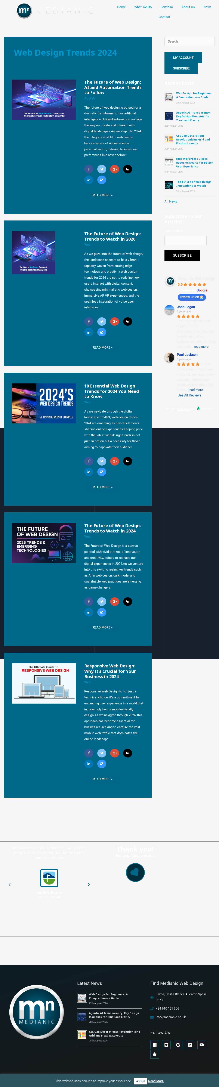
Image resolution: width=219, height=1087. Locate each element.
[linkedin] (191, 1045)
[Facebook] (88, 169)
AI (85, 98)
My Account (183, 58)
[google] (179, 1045)
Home (121, 7)
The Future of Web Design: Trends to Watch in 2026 (112, 236)
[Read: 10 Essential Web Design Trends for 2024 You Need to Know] (44, 403)
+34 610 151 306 (167, 1008)
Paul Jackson (187, 355)
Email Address (175, 230)
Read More (156, 1081)
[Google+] (114, 169)
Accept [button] (140, 1081)
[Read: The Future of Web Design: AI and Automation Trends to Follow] (44, 99)
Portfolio (166, 7)
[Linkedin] (88, 180)
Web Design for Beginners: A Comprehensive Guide (194, 95)
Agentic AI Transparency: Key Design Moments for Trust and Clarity (193, 116)
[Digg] (127, 169)
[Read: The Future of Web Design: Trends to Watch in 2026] (33, 252)
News (207, 7)
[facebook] (155, 1045)
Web (92, 98)
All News (170, 201)
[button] (9, 885)
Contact (164, 17)
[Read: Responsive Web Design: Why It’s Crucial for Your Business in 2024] (44, 683)
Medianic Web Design (196, 278)
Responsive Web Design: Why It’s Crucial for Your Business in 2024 (110, 671)
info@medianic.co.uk (171, 1017)
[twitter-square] (167, 1045)
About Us (188, 7)
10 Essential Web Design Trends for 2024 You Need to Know (111, 391)
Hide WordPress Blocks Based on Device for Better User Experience (194, 162)
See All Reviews (189, 395)
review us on (189, 297)
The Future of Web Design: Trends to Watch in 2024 (112, 528)
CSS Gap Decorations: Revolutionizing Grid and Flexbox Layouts (193, 139)
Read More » (103, 193)
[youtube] (202, 1045)
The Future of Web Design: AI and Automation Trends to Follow (113, 87)
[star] (155, 1054)
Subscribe (181, 68)
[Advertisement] (191, 504)
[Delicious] (101, 180)
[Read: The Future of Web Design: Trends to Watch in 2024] (44, 543)
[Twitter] (101, 169)
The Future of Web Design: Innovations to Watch (194, 184)
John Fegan (186, 307)
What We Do (143, 7)
